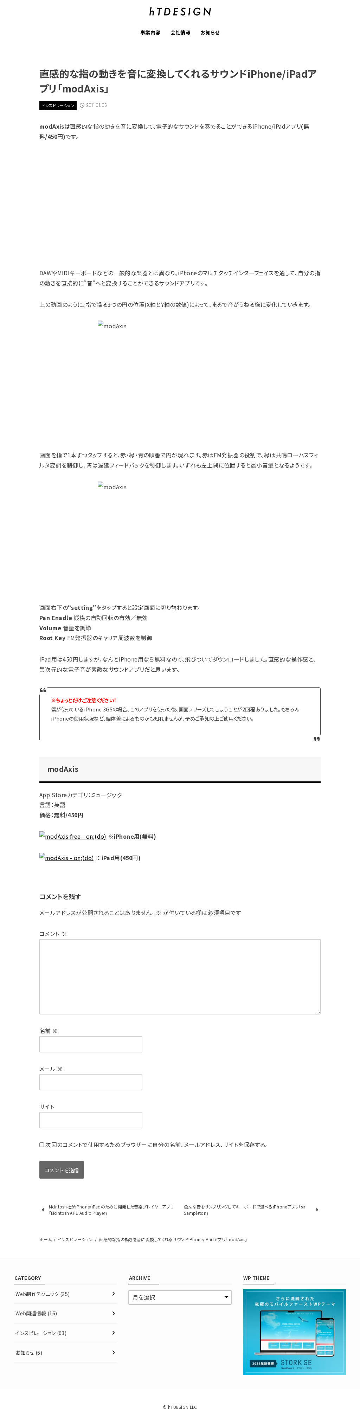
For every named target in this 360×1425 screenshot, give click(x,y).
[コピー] (7, 739)
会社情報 (181, 32)
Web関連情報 (36, 1313)
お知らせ (210, 32)
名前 (48, 1030)
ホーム (45, 1239)
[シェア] (7, 697)
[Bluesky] (7, 683)
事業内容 (150, 32)
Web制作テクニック (42, 1293)
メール (51, 1068)
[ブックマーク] (7, 711)
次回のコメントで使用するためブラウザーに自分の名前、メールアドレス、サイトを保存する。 (156, 1144)
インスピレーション (58, 105)
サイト (46, 1106)
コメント (52, 933)
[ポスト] (7, 669)
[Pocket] (7, 725)
